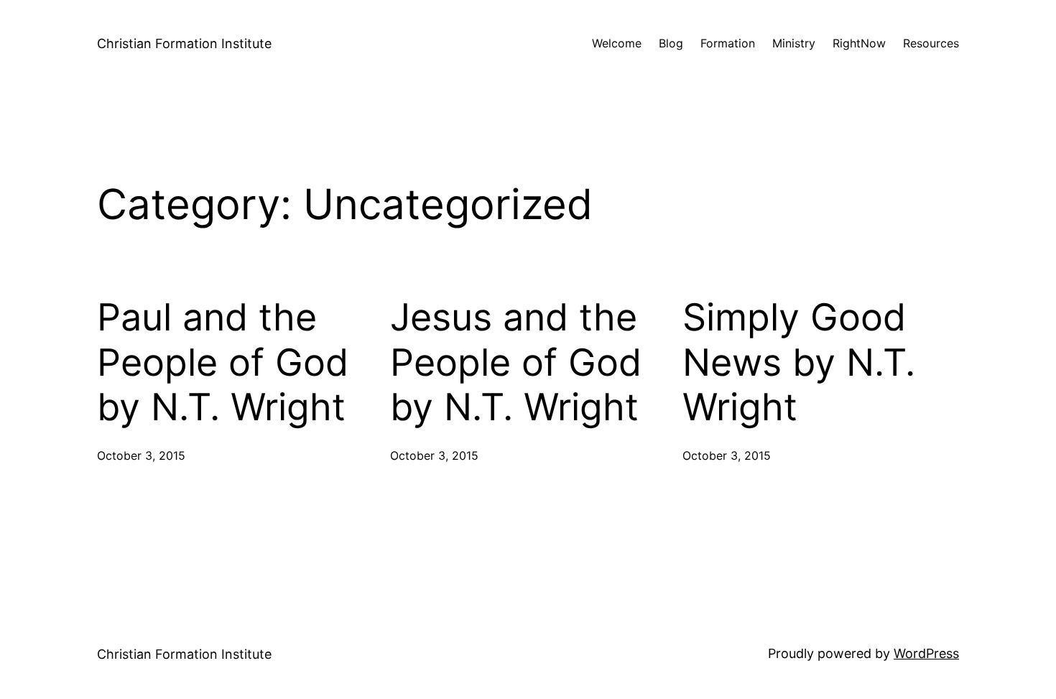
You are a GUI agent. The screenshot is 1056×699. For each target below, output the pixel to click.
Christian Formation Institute (184, 43)
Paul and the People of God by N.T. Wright (222, 362)
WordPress (926, 653)
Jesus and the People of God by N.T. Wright (516, 362)
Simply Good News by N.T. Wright (798, 362)
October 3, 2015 (141, 455)
